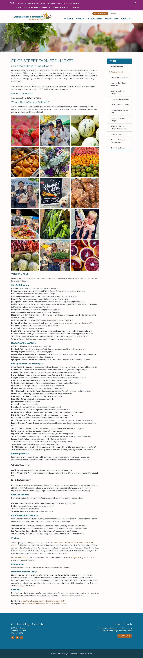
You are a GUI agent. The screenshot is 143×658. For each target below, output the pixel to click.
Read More (74, 3)
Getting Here (94, 19)
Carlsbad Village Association (67, 654)
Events (80, 19)
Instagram (74, 557)
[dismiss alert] (135, 3)
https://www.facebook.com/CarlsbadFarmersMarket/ (42, 601)
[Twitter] (17, 637)
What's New (112, 19)
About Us (126, 19)
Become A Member (100, 14)
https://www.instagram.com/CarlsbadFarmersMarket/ (44, 603)
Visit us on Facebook (19, 557)
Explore (69, 19)
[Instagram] (21, 637)
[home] (32, 16)
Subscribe (123, 636)
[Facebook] (12, 637)
